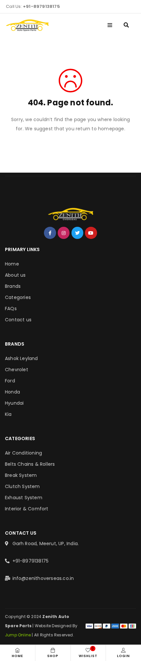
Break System (21, 475)
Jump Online (18, 635)
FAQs (11, 308)
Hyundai (14, 403)
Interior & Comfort (27, 508)
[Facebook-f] (50, 233)
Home (12, 264)
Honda (12, 392)
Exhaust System (23, 497)
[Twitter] (77, 233)
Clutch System (22, 486)
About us (15, 275)
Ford (10, 380)
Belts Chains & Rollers (30, 464)
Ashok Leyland (21, 358)
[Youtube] (91, 233)
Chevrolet (16, 369)
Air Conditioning (23, 453)
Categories (18, 297)
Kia (8, 414)
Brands (13, 286)
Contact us (18, 319)
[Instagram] (64, 233)
